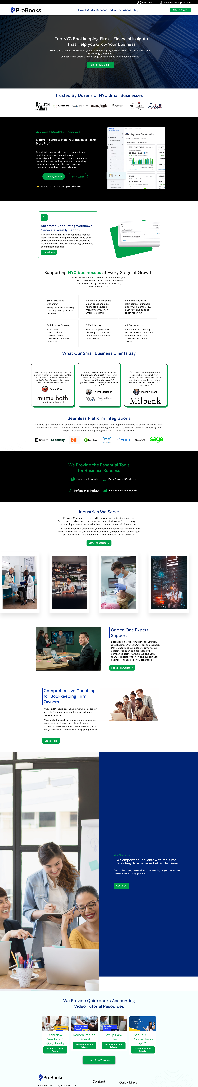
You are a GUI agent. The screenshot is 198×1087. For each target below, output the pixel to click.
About (127, 10)
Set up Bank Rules (113, 1037)
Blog (135, 10)
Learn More (49, 252)
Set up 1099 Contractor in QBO (143, 1039)
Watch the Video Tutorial (55, 1049)
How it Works (77, 176)
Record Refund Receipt (84, 1037)
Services (101, 10)
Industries (115, 10)
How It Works (86, 10)
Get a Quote (52, 176)
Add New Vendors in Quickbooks (55, 1039)
